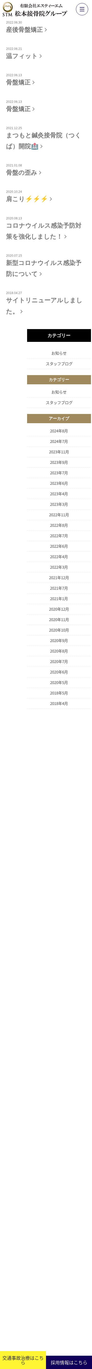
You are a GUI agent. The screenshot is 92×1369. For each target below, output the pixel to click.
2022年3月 (59, 541)
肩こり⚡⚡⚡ (28, 185)
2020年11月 (59, 594)
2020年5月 (59, 656)
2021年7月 (59, 562)
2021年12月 (59, 552)
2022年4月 (59, 531)
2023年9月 (59, 436)
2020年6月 (59, 646)
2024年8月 (59, 405)
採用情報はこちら (69, 1362)
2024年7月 (59, 415)
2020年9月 (59, 615)
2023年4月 (59, 468)
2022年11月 (59, 489)
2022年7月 (59, 510)
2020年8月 (59, 625)
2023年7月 (59, 447)
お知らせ (59, 327)
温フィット (23, 53)
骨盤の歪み (22, 160)
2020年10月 (59, 604)
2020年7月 (59, 635)
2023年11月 (59, 426)
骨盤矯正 (19, 77)
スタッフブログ (59, 338)
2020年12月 (59, 583)
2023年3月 (59, 478)
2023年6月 (59, 457)
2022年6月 (59, 520)
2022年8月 (59, 499)
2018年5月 (59, 667)
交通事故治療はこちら (23, 1360)
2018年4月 (59, 677)
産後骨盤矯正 (25, 28)
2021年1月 (59, 573)
